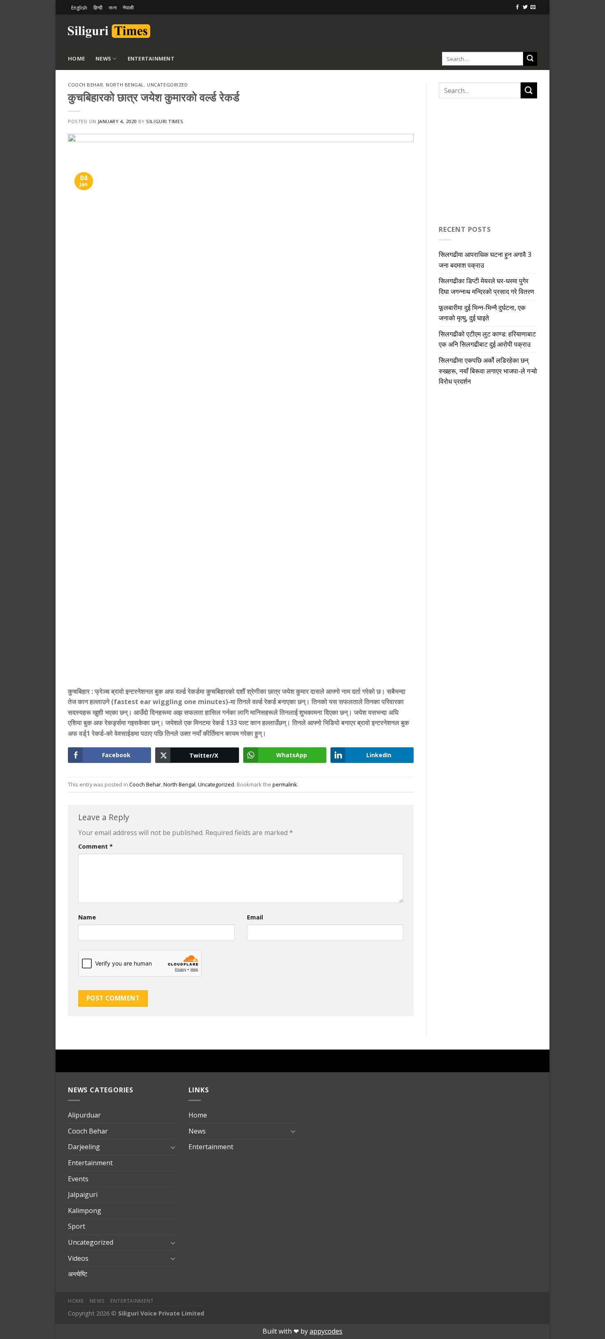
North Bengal (125, 85)
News (103, 58)
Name (87, 917)
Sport (76, 1226)
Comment (95, 846)
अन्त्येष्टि (77, 1273)
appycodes (325, 1331)
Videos (78, 1258)
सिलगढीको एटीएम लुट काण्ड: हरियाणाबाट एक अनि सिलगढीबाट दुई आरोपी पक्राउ (487, 339)
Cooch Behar (85, 85)
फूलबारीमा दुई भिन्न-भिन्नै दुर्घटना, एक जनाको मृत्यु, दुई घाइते (482, 313)
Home (76, 58)
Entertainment (151, 58)
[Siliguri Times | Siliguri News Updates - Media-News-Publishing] (109, 31)
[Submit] (530, 59)
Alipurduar (84, 1115)
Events (78, 1178)
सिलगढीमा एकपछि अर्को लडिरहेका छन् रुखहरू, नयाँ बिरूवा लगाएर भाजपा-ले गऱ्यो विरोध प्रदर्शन (488, 371)
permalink (284, 784)
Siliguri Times (164, 121)
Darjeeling (84, 1146)
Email (255, 917)
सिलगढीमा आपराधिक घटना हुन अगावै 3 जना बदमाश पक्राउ (485, 260)
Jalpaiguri (83, 1194)
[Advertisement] (440, 29)
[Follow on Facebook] (517, 7)
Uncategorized (167, 85)
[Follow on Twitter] (525, 7)
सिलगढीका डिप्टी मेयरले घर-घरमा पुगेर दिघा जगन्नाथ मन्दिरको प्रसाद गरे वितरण (486, 286)
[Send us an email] (533, 7)
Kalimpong (84, 1210)
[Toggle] (173, 1147)
